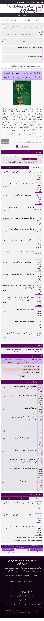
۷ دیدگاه (5, 302)
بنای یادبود (29, 134)
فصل (36, 498)
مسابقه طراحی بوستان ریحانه (24, 321)
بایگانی (41, 608)
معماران (26, 604)
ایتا (28, 586)
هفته (8, 498)
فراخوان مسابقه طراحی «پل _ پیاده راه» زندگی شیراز (23, 418)
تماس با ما (36, 2)
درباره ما (29, 2)
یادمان (39, 136)
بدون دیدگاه (30, 142)
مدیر (11, 20)
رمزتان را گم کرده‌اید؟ (14, 162)
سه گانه (20, 604)
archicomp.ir (9, 610)
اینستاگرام (6, 2)
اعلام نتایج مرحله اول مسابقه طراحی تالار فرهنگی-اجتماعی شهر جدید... (23, 460)
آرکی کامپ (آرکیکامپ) (31, 366)
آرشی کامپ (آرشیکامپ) (31, 369)
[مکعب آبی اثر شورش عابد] (25, 550)
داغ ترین (8, 167)
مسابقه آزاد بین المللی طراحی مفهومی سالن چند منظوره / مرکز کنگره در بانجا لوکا (18, 298)
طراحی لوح (9, 134)
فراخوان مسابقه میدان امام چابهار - (19, 172)
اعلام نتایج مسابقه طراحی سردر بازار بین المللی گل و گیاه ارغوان (18, 286)
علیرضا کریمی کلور (30, 408)
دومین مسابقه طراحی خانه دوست (25, 481)
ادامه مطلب (5, 142)
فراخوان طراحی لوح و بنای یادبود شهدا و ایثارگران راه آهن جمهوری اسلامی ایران (22, 75)
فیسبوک (9, 2)
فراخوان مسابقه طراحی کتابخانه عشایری (23, 468)
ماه (22, 498)
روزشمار (37, 604)
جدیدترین (36, 167)
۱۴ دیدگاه (5, 290)
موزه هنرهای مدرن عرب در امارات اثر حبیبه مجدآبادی (24, 451)
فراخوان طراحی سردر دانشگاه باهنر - (19, 207)
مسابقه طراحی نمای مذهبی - (19, 251)
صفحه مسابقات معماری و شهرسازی (22, 596)
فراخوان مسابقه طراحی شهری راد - (19, 218)
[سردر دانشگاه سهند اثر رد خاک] (36, 551)
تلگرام (2, 2)
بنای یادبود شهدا (19, 134)
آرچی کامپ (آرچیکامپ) (31, 372)
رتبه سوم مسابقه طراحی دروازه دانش (24, 395)
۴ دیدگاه (5, 312)
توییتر (23, 586)
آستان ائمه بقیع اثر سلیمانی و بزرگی (25, 437)
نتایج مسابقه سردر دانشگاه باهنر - (19, 195)
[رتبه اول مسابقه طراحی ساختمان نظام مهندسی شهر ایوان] (8, 551)
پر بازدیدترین (22, 167)
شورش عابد (33, 429)
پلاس (33, 586)
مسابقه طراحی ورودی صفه (25, 309)
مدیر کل (39, 142)
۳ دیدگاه (5, 338)
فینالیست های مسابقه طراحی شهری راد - (19, 184)
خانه (42, 2)
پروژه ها (31, 604)
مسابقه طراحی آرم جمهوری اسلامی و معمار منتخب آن (18, 334)
